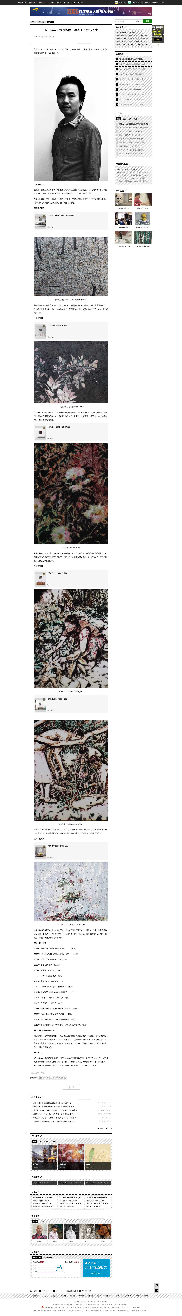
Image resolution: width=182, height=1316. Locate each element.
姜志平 (41, 1078)
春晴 (88, 1164)
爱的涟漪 (63, 1164)
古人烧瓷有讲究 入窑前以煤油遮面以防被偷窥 (132, 175)
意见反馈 (156, 1290)
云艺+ (147, 3)
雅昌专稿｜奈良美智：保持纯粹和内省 (132, 142)
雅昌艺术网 (22, 3)
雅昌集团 (128, 1296)
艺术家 (80, 3)
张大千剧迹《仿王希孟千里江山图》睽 (132, 74)
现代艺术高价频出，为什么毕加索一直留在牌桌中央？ (54, 1114)
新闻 (73, 3)
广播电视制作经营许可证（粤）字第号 (98, 1304)
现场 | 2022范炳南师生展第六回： (130, 135)
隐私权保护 (109, 1296)
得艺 (67, 3)
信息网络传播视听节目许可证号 (96, 1307)
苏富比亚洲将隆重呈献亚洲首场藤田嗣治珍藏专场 (52, 1103)
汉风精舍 (62, 1167)
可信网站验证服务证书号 (132, 1310)
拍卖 (46, 3)
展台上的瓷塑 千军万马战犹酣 (127, 169)
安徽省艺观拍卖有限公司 (41, 1201)
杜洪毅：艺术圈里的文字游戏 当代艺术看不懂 (132, 181)
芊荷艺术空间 (90, 1167)
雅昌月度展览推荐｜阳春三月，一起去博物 (133, 127)
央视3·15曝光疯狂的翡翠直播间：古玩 (132, 69)
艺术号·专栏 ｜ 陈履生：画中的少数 (131, 105)
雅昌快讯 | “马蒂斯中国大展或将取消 (131, 131)
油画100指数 (48, 1258)
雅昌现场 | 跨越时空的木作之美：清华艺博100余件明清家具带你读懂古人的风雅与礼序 (150, 41)
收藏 (102, 1128)
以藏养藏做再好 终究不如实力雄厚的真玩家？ (132, 172)
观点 (119, 44)
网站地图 (81, 1296)
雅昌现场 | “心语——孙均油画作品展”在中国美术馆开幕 (54, 1118)
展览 (52, 3)
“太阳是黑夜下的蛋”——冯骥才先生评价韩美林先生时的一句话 (142, 44)
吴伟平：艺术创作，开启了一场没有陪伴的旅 (132, 178)
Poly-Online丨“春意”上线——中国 (130, 89)
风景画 (35, 1164)
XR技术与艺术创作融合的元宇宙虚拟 (131, 94)
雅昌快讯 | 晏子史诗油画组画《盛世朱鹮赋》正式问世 (54, 1121)
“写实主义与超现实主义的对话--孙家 (131, 79)
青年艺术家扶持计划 (59, 1078)
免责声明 (100, 1296)
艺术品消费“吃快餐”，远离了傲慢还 (131, 59)
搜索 (147, 21)
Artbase (155, 3)
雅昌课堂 (59, 3)
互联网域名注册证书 (118, 1307)
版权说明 (90, 1296)
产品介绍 (45, 1296)
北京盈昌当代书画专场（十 (70, 1198)
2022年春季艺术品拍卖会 (42, 1198)
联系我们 (72, 1296)
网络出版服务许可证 (84, 1310)
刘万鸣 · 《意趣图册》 (128, 32)
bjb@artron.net (59, 1291)
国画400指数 (37, 1258)
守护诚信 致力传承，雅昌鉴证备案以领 (132, 64)
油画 (48, 1078)
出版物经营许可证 (109, 1310)
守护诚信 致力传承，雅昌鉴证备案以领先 (133, 154)
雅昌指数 (32, 3)
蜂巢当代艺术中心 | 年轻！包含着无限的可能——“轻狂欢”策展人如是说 (144, 35)
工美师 (53, 1141)
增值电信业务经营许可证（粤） (67, 1304)
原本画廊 (36, 1167)
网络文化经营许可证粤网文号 (49, 1310)
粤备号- (74, 1307)
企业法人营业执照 (120, 1304)
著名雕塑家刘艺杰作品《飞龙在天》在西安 (133, 146)
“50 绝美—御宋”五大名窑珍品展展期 (131, 150)
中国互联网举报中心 (134, 1307)
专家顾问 (137, 1296)
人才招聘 (54, 1296)
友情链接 (119, 1296)
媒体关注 (41, 22)
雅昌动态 (63, 1296)
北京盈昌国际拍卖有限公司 (69, 1201)
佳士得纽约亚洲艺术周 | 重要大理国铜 (131, 84)
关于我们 (36, 1296)
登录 (162, 3)
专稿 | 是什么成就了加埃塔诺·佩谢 (130, 99)
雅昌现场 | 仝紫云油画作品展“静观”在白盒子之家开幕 (53, 1107)
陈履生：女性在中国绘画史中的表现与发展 (133, 124)
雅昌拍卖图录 (137, 3)
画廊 (40, 3)
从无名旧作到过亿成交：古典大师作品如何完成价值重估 (55, 1110)
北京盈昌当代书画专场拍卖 (97, 1198)
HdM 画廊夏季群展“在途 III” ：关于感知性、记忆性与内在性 (141, 38)
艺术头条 (122, 3)
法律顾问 (146, 1296)
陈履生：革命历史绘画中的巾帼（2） (131, 139)
